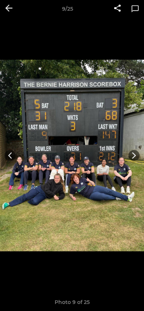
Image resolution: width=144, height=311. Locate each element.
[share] (117, 9)
